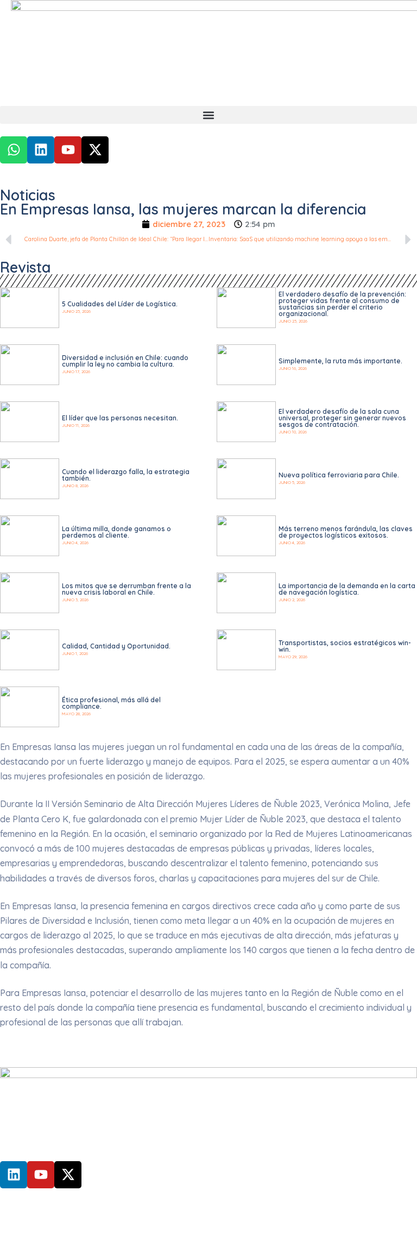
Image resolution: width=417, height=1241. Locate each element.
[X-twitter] (95, 149)
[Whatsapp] (13, 149)
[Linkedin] (40, 149)
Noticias (27, 195)
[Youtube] (67, 149)
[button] (208, 115)
